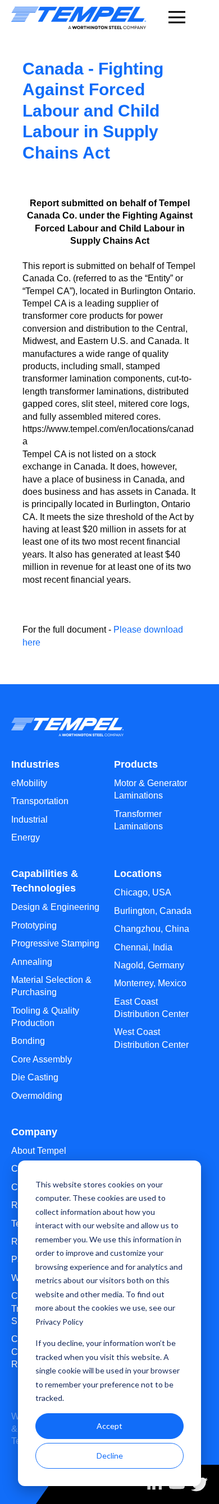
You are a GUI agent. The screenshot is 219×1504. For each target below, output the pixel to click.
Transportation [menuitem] (40, 801)
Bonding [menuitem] (28, 1041)
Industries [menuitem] (35, 764)
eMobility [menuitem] (29, 783)
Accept (109, 1426)
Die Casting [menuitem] (34, 1077)
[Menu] (176, 16)
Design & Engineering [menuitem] (55, 907)
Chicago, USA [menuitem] (142, 892)
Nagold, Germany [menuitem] (149, 965)
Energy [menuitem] (25, 837)
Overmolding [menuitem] (36, 1096)
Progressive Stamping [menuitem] (55, 943)
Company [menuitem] (34, 1132)
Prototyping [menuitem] (34, 925)
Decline (110, 1455)
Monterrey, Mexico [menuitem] (150, 983)
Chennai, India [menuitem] (143, 947)
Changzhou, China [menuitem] (151, 929)
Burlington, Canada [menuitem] (152, 911)
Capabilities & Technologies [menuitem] (44, 881)
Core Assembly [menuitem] (41, 1059)
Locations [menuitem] (138, 873)
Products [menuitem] (136, 764)
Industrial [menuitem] (29, 819)
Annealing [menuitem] (31, 962)
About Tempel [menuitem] (38, 1150)
